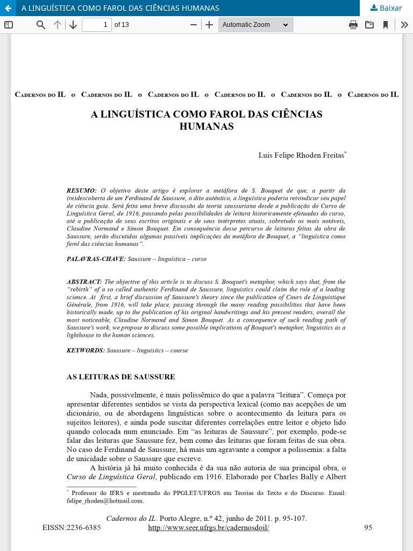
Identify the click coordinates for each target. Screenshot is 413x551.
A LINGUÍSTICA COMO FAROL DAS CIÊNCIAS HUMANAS (120, 8)
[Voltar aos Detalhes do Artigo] (8, 8)
